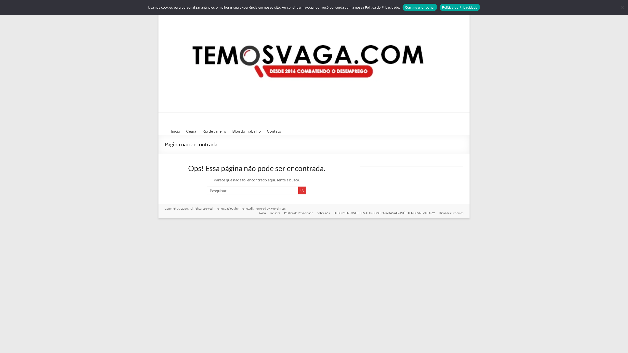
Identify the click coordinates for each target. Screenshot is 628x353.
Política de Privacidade (298, 213)
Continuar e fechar (420, 7)
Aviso (262, 213)
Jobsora (275, 213)
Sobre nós (323, 213)
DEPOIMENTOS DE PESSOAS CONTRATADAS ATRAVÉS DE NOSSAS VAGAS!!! (384, 213)
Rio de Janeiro (214, 131)
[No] (621, 7)
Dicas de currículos (451, 213)
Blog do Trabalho (246, 131)
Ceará (191, 131)
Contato (274, 131)
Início (175, 131)
